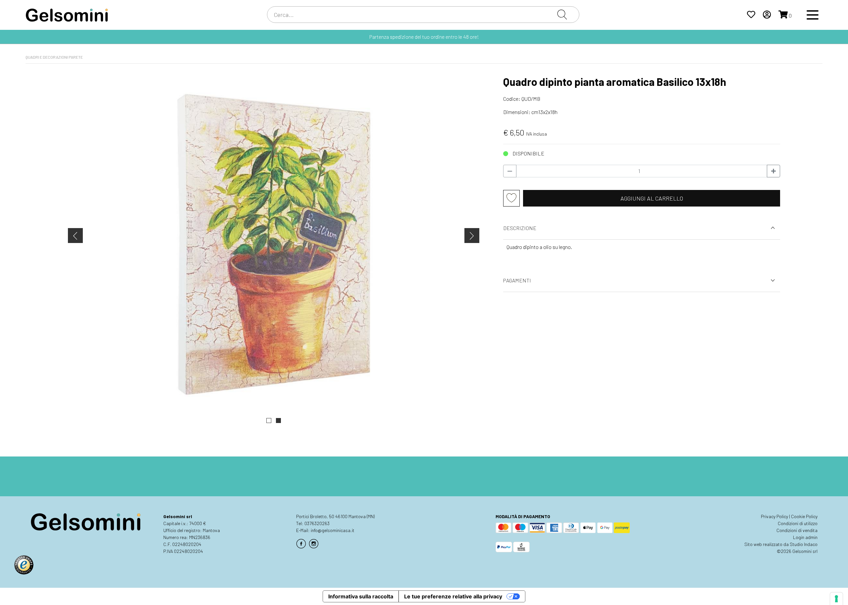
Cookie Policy (804, 516)
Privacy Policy (774, 516)
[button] (269, 420)
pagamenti (517, 280)
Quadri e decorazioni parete (54, 57)
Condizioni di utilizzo (798, 523)
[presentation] (75, 235)
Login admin (805, 537)
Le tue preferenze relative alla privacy (453, 596)
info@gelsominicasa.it (332, 530)
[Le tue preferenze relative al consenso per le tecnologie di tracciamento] (836, 598)
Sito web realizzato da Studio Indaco (781, 544)
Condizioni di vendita (797, 530)
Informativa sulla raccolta (360, 596)
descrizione (519, 228)
